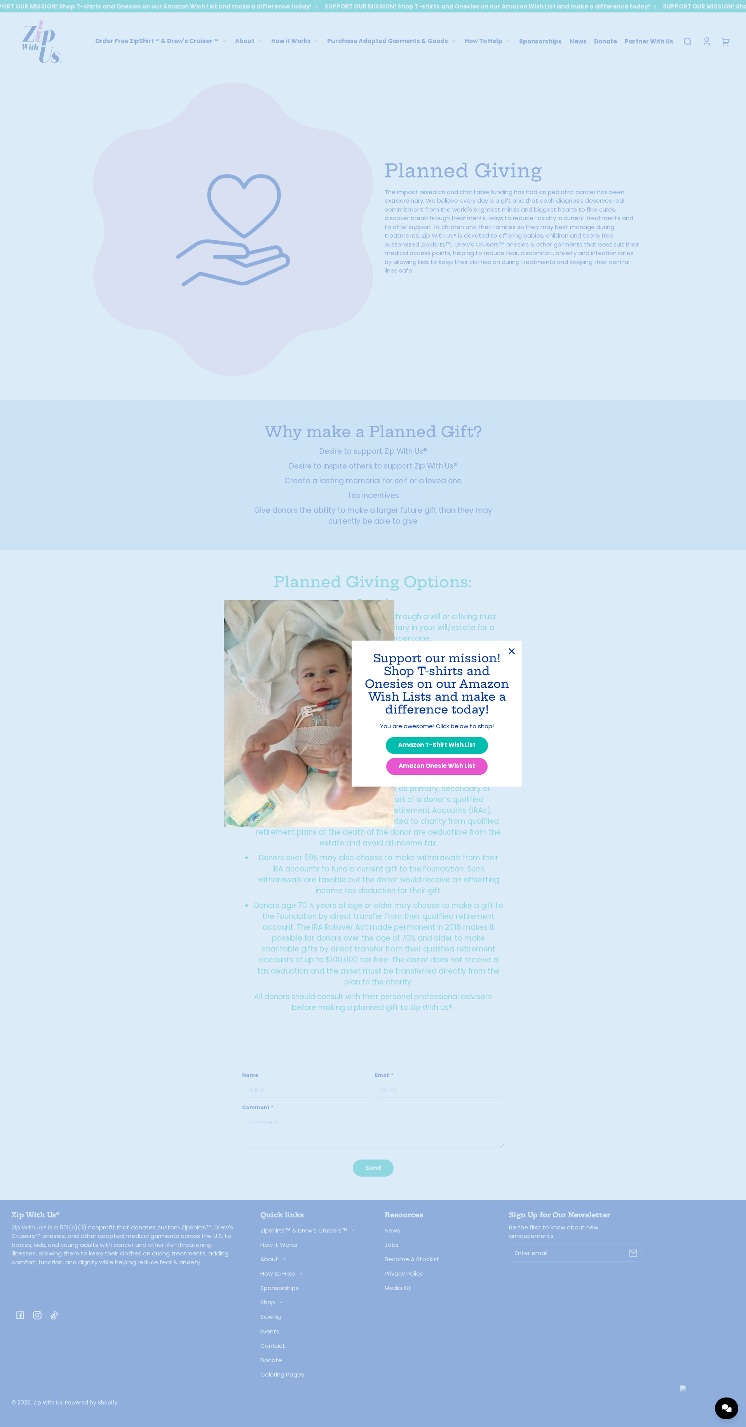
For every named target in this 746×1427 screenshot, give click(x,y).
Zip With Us (47, 1402)
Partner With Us (649, 41)
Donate (605, 41)
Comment (258, 1107)
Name (250, 1075)
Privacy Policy (404, 1273)
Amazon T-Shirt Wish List (437, 745)
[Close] (511, 651)
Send (373, 1168)
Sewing (270, 1316)
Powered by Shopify (91, 1402)
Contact (272, 1346)
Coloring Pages (282, 1374)
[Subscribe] (633, 1253)
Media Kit (398, 1288)
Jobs (392, 1245)
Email (384, 1075)
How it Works (278, 1245)
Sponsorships (540, 41)
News (578, 41)
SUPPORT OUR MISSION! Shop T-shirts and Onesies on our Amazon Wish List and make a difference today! (487, 6)
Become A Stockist (412, 1259)
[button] (687, 41)
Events (269, 1331)
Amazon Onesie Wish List (437, 766)
